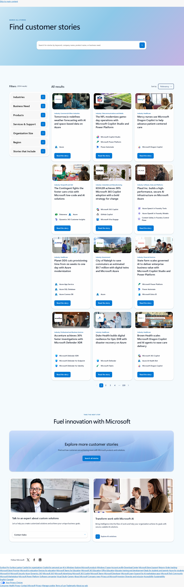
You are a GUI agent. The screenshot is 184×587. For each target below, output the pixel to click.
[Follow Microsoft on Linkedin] (40, 560)
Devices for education (47, 570)
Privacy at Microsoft (109, 576)
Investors (121, 576)
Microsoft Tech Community (172, 573)
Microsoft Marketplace (9, 576)
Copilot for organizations (32, 567)
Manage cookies (48, 585)
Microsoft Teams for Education (68, 570)
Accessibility (149, 576)
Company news (94, 576)
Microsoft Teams (97, 573)
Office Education (108, 570)
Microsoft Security (17, 573)
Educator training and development (129, 570)
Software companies (48, 576)
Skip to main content (9, 1)
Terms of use (61, 585)
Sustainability (159, 576)
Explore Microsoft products (86, 567)
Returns (162, 567)
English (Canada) (7, 579)
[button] (142, 45)
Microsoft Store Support (148, 567)
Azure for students (176, 570)
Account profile (117, 567)
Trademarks (71, 585)
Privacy (39, 585)
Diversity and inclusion (134, 576)
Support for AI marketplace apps (147, 573)
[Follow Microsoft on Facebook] (34, 560)
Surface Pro (4, 567)
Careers (71, 576)
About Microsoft (80, 576)
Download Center (131, 567)
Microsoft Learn (127, 573)
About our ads (82, 585)
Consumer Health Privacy (10, 585)
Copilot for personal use (52, 567)
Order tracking (171, 567)
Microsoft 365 (48, 573)
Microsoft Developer (112, 573)
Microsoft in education (29, 570)
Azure (27, 573)
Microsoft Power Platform (29, 576)
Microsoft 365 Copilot (81, 573)
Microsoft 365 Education (91, 570)
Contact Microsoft (28, 585)
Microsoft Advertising (63, 573)
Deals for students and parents (156, 570)
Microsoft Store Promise (10, 570)
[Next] (128, 385)
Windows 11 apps (104, 567)
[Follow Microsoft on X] (28, 560)
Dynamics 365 (36, 573)
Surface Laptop (16, 567)
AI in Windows (68, 567)
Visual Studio (62, 576)
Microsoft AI (5, 573)
